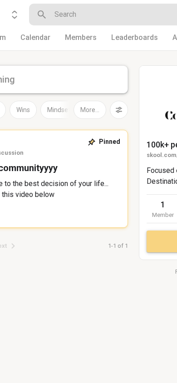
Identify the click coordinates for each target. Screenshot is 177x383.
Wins (23, 109)
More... (89, 109)
